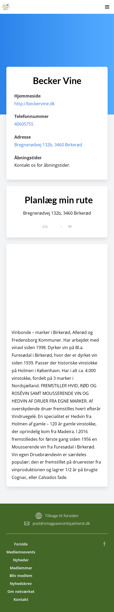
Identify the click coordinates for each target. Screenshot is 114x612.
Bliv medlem (21, 575)
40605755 (23, 124)
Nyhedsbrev (21, 583)
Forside (21, 544)
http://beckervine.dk (34, 104)
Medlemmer (21, 567)
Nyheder (21, 559)
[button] (107, 7)
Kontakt (21, 599)
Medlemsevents (20, 551)
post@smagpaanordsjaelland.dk (61, 523)
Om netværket (20, 591)
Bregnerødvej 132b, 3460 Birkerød (48, 145)
